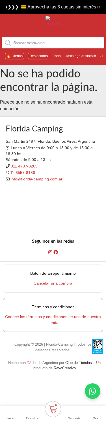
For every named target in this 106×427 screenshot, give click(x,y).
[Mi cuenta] (74, 411)
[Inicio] (10, 411)
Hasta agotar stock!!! (80, 56)
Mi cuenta (74, 418)
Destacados (38, 56)
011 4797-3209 (24, 166)
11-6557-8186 (22, 172)
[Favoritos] (32, 411)
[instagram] (50, 252)
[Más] (95, 411)
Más (95, 418)
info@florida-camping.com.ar (36, 179)
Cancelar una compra (53, 283)
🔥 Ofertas (15, 56)
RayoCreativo (65, 368)
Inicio (10, 418)
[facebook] (55, 252)
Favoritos (32, 418)
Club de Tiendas (78, 363)
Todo (57, 56)
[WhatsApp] (92, 391)
